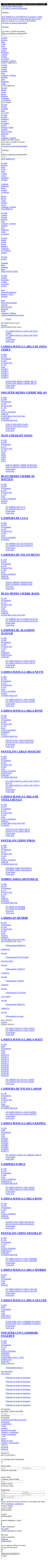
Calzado (39, 17)
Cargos (3, 176)
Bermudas (4, 309)
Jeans (3, 171)
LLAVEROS (6, 251)
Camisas (4, 174)
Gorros (3, 205)
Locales (38, 19)
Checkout (4, 1539)
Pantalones (5, 178)
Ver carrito (5, 1529)
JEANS (4, 286)
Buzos (3, 188)
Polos (3, 167)
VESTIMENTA (21, 17)
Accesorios (32, 17)
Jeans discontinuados (8, 292)
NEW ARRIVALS (8, 17)
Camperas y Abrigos (8, 207)
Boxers (3, 199)
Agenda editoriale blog (26, 19)
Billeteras (4, 246)
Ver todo (4, 163)
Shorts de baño (6, 307)
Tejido (3, 169)
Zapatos (4, 259)
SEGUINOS (5, 1374)
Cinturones (5, 249)
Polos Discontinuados (9, 303)
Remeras (4, 165)
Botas (3, 265)
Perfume (4, 203)
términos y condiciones (15, 1504)
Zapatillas (4, 263)
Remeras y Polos (7, 294)
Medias (3, 196)
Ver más (4, 325)
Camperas (4, 184)
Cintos (3, 201)
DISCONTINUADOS (9, 19)
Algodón (4, 180)
